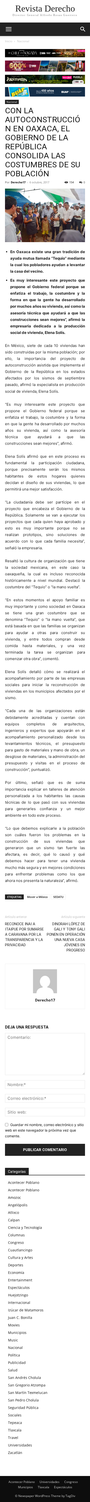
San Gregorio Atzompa (27, 1385)
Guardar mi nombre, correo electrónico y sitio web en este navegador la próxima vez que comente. (44, 1130)
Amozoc (14, 1197)
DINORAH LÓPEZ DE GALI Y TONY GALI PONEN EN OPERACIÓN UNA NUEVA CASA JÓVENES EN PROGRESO (66, 937)
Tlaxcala (15, 1430)
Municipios (17, 1332)
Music (13, 1340)
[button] (83, 29)
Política (14, 1355)
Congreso (16, 1242)
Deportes (15, 1265)
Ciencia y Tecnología (25, 1227)
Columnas (16, 1235)
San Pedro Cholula (23, 1400)
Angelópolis (18, 1205)
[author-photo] (45, 993)
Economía (16, 1272)
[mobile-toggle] (8, 29)
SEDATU (58, 897)
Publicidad (17, 1362)
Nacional (23, 41)
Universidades (20, 1445)
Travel (13, 1437)
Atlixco (13, 1212)
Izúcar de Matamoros (26, 1310)
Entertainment (20, 1280)
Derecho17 (18, 182)
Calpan (14, 1220)
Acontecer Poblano (23, 1182)
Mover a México (37, 897)
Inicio (8, 41)
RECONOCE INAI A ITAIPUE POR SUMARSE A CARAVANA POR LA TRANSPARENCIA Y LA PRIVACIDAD (24, 934)
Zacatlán (15, 1452)
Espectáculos (19, 1287)
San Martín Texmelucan (28, 1392)
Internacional (19, 1302)
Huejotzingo (18, 1295)
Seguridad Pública (23, 1407)
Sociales (15, 1415)
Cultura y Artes (20, 1257)
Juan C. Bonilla (20, 1317)
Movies (14, 1325)
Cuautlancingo (20, 1250)
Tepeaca (15, 1422)
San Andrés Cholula (24, 1377)
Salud (13, 1370)
